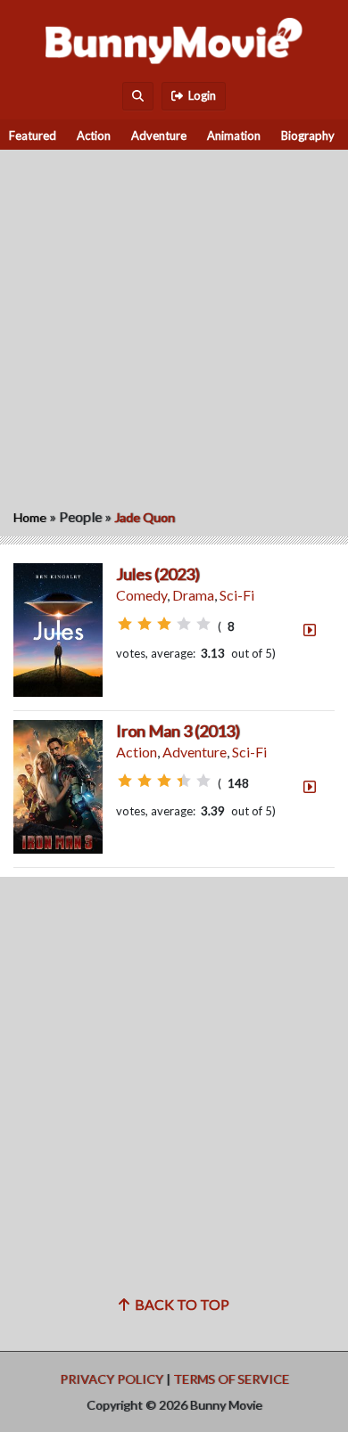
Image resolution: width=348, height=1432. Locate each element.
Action (94, 135)
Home (29, 517)
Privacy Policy (111, 1379)
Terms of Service (231, 1379)
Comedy (141, 594)
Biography (308, 135)
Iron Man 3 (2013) (178, 731)
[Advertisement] (174, 323)
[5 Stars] (203, 624)
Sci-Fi (237, 594)
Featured (32, 135)
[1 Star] (125, 624)
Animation (234, 135)
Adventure (158, 135)
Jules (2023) (158, 574)
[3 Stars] (164, 624)
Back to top (179, 1304)
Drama (193, 594)
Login (199, 95)
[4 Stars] (184, 624)
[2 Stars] (144, 624)
